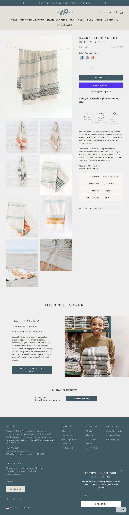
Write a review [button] (81, 398)
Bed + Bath (77, 20)
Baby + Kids (95, 20)
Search (89, 444)
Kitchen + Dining (32, 20)
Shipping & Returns (70, 439)
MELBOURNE (69, 3)
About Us (111, 20)
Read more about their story (32, 369)
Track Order (91, 439)
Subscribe (101, 504)
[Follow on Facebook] (7, 499)
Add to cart (101, 77)
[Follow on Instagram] (14, 499)
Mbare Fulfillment (114, 435)
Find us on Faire (68, 448)
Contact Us (67, 435)
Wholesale (64, 24)
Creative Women (113, 439)
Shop (14, 20)
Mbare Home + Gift (114, 431)
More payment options (101, 91)
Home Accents (57, 20)
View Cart (90, 435)
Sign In (89, 431)
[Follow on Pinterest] (20, 499)
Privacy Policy (92, 448)
